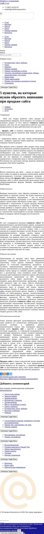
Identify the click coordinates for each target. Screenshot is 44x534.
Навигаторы (9, 77)
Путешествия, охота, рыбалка (16, 63)
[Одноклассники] (4, 374)
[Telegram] (10, 374)
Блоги (7, 29)
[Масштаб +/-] (1, 520)
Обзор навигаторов (12, 79)
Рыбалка (8, 67)
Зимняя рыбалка (11, 398)
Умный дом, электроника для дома (18, 425)
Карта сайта (9, 465)
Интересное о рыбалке (13, 400)
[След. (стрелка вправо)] (3, 522)
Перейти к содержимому (9, 1)
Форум (7, 26)
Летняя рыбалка (11, 402)
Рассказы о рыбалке (12, 411)
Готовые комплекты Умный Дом (17, 447)
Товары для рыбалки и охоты (16, 71)
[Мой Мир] (7, 374)
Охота (7, 65)
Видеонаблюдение (12, 445)
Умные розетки (10, 451)
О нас (7, 22)
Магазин (8, 24)
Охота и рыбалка (11, 406)
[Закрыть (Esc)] (8, 520)
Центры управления (12, 455)
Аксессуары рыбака (12, 394)
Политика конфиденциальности (11, 533)
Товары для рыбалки (12, 437)
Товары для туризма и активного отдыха (20, 81)
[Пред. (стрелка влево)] (1, 522)
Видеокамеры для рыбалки (15, 435)
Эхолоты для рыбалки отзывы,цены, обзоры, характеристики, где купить (22, 74)
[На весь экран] (3, 520)
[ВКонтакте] (1, 374)
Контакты (8, 33)
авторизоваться (6, 390)
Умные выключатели (13, 449)
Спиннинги (9, 83)
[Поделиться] (5, 520)
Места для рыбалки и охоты (15, 404)
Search (2, 51)
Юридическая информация (15, 467)
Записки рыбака (11, 396)
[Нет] (24, 533)
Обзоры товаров (11, 31)
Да (19, 530)
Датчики (8, 453)
